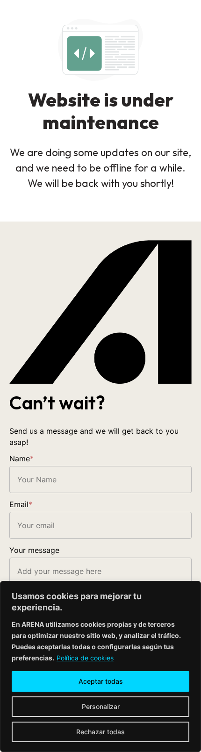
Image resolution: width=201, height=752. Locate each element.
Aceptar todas (101, 681)
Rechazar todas (100, 732)
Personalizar (101, 706)
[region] (100, 666)
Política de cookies (85, 658)
